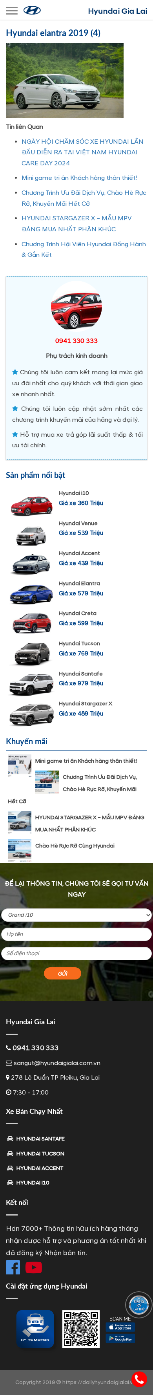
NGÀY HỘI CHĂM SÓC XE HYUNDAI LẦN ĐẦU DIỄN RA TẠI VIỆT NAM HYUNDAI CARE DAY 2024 (83, 152)
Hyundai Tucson (79, 643)
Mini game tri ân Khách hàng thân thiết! (79, 178)
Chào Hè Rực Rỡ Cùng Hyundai (75, 845)
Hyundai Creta (78, 613)
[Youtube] (34, 1267)
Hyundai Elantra (79, 583)
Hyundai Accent (79, 553)
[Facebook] (13, 1267)
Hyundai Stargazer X (85, 703)
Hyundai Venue (78, 523)
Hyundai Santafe (81, 673)
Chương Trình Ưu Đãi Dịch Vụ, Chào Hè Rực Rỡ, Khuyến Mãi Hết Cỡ (72, 789)
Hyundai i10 (74, 493)
